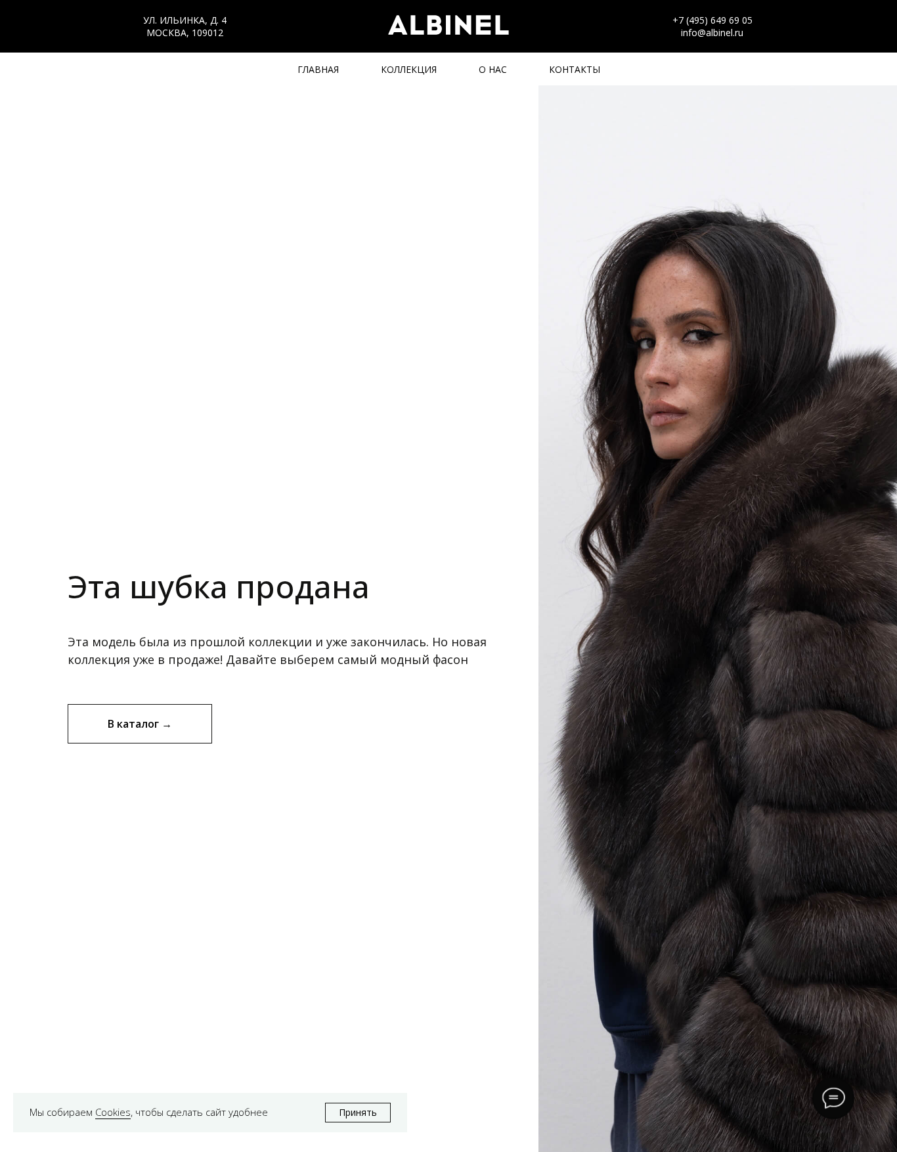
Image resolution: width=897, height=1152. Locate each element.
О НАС (493, 69)
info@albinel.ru (712, 32)
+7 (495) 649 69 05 (712, 20)
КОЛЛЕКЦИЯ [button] (409, 69)
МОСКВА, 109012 (184, 32)
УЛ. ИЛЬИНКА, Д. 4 (185, 20)
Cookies (113, 1112)
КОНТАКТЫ (574, 69)
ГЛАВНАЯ (318, 69)
